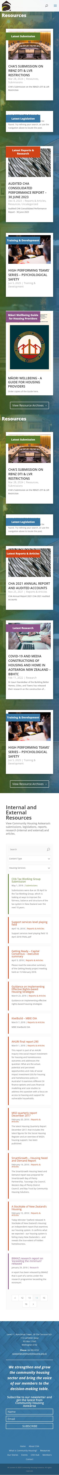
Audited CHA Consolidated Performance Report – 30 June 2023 (27, 190)
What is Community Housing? (23, 1450)
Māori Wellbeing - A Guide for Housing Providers (25, 382)
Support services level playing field (29, 923)
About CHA (34, 1446)
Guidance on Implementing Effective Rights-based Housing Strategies (28, 989)
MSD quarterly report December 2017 (24, 1114)
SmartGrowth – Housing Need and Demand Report (30, 1159)
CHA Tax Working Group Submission (26, 880)
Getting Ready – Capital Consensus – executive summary (25, 953)
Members (47, 1454)
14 (37, 1297)
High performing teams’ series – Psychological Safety (28, 274)
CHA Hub (35, 1454)
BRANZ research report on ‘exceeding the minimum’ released (27, 1261)
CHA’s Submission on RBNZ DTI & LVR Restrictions (25, 70)
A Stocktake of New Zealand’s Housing (29, 1208)
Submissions (15, 82)
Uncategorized (29, 204)
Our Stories (12, 1454)
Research (31, 677)
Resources (32, 78)
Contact (29, 1459)
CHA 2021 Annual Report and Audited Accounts (29, 585)
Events (24, 1454)
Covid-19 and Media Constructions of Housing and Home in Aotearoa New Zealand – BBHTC (29, 665)
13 (29, 1297)
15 (44, 1297)
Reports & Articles (35, 200)
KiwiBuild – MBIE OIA (24, 1018)
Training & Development (22, 285)
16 (26, 1304)
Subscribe (29, 1426)
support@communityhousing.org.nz (29, 1353)
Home (23, 1446)
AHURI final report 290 (25, 1041)
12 (22, 1297)
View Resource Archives (28, 405)
